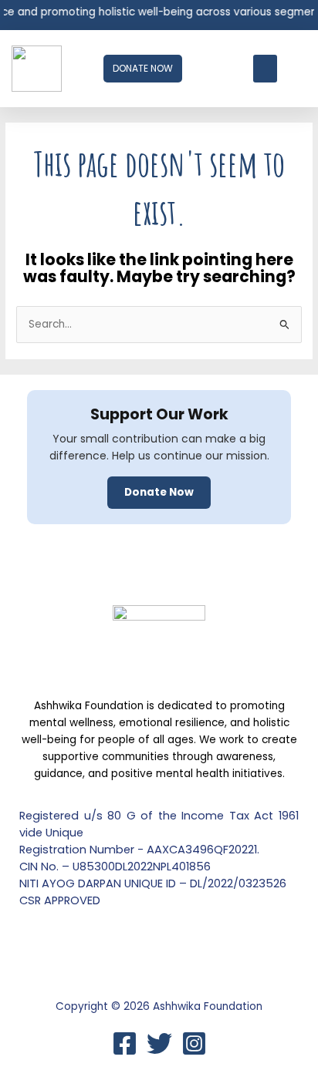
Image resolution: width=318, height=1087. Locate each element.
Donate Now (159, 492)
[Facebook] (124, 1043)
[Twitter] (159, 1043)
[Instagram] (194, 1043)
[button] (265, 68)
